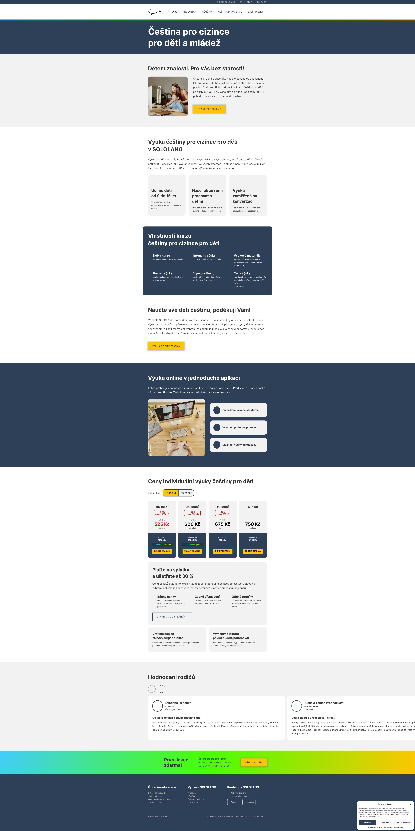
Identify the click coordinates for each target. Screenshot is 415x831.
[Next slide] (161, 689)
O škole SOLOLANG (226, 2)
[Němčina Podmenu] (214, 12)
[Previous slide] (152, 689)
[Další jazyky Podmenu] (265, 12)
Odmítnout (385, 822)
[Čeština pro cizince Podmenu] (244, 12)
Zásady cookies (373, 827)
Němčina (191, 796)
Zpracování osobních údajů (160, 799)
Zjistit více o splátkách (172, 616)
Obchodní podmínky (156, 802)
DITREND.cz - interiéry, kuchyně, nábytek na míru (244, 817)
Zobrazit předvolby (403, 822)
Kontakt (261, 2)
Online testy (246, 2)
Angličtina (192, 793)
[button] (411, 804)
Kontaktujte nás (155, 796)
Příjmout (367, 822)
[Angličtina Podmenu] (198, 12)
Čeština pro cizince (196, 799)
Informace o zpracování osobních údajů (391, 827)
